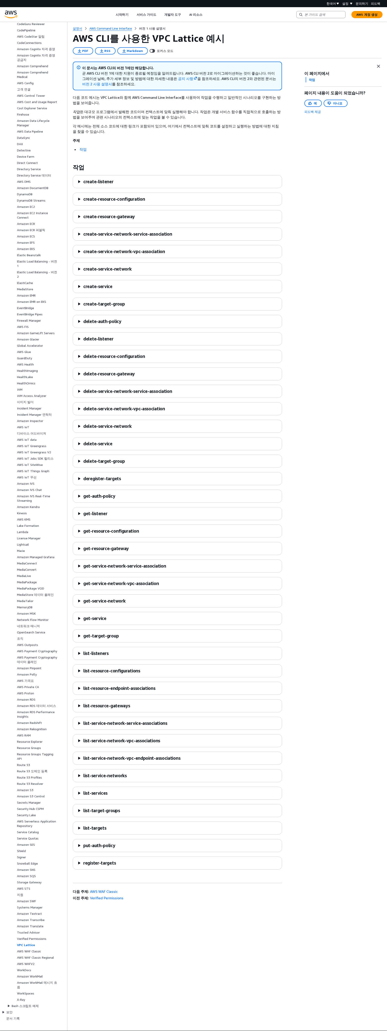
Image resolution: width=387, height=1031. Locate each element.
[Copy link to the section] (69, 167)
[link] (152, 28)
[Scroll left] (112, 14)
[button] (95, 181)
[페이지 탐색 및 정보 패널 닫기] (378, 66)
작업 (83, 149)
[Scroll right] (206, 14)
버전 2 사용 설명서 (97, 84)
